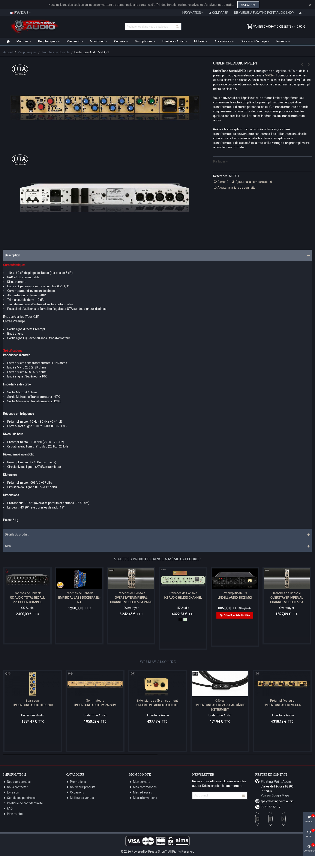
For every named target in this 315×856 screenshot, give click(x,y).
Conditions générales (21, 797)
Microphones (143, 41)
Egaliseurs (33, 700)
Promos (281, 41)
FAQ (10, 808)
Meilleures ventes (82, 797)
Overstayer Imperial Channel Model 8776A (286, 600)
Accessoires (222, 41)
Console (119, 41)
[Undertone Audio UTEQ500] (32, 683)
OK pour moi (248, 4)
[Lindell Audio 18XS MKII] (235, 578)
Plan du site (15, 814)
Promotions (78, 781)
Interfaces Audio (173, 41)
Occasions (77, 792)
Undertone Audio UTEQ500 (33, 705)
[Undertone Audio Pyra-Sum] (95, 683)
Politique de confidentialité (25, 803)
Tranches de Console (27, 593)
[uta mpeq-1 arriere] (105, 234)
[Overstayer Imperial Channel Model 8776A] (287, 578)
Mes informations (145, 797)
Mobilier (199, 41)
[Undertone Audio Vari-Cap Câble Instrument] (220, 683)
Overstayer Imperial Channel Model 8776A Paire (131, 600)
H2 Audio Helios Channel (183, 597)
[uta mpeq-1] (105, 144)
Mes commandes (145, 787)
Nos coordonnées (19, 781)
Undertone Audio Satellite (157, 705)
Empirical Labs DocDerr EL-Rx (79, 600)
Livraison (13, 792)
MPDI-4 (270, 75)
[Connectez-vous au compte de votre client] (302, 12)
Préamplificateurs (235, 593)
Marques (22, 41)
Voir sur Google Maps (275, 795)
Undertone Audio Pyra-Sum (95, 705)
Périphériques (47, 41)
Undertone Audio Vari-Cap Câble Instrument (220, 707)
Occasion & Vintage (254, 41)
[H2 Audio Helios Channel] (308, 64)
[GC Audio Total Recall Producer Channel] (27, 578)
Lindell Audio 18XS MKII (235, 597)
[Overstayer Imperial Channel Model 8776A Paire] (301, 64)
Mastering (73, 41)
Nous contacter (17, 787)
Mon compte (141, 781)
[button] (157, 255)
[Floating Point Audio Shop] (34, 26)
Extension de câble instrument (157, 700)
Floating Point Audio (276, 782)
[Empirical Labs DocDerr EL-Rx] (79, 578)
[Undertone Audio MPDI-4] (282, 683)
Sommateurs (95, 700)
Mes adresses (142, 792)
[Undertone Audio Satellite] (157, 683)
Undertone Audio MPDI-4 (282, 705)
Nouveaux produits (82, 787)
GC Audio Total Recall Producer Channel (27, 600)
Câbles (220, 700)
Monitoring (97, 41)
